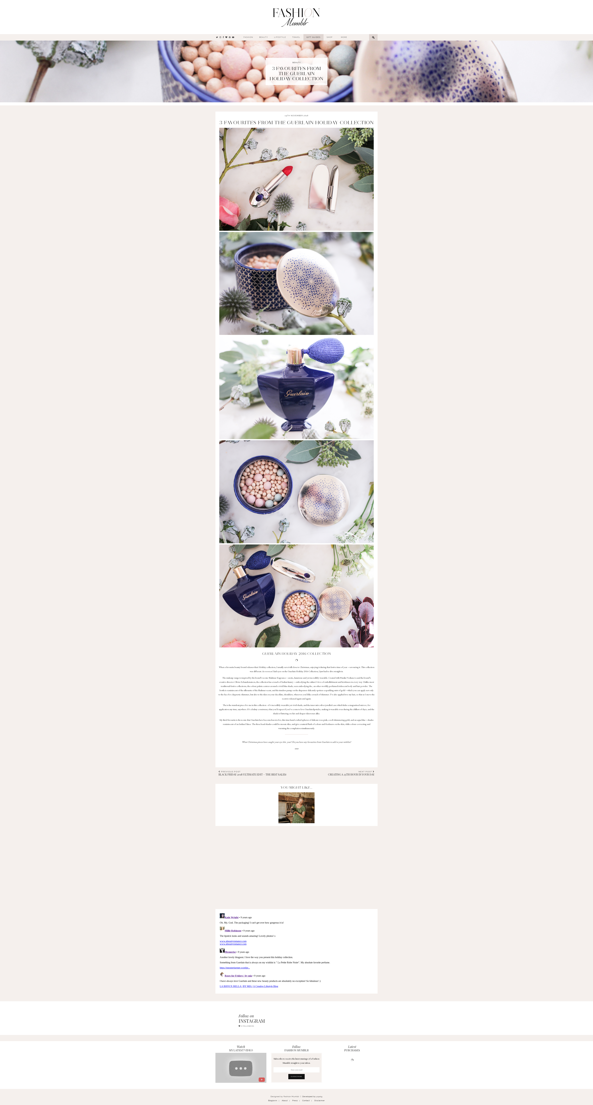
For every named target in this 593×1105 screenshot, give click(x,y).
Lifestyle (280, 37)
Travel (296, 37)
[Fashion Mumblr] (296, 17)
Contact (306, 1100)
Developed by (312, 1096)
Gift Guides (313, 37)
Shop (329, 37)
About (285, 1100)
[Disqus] (296, 864)
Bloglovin (272, 1100)
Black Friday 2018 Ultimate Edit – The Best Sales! (252, 773)
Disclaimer (319, 1100)
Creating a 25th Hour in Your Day (351, 773)
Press (295, 1100)
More (344, 37)
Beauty (263, 37)
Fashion (248, 37)
